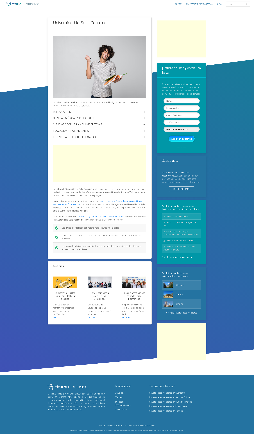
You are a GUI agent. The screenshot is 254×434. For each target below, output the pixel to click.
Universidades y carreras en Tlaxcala (166, 411)
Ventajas (119, 397)
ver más (57, 317)
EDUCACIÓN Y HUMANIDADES (71, 130)
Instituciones (121, 409)
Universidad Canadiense (176, 216)
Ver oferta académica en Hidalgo (177, 257)
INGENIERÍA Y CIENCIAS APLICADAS (74, 137)
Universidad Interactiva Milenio (179, 240)
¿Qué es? (178, 4)
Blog (219, 4)
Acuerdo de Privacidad (181, 147)
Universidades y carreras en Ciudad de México (170, 402)
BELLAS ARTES (62, 111)
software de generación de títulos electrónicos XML (101, 216)
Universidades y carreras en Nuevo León (168, 406)
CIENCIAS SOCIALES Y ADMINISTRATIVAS (77, 124)
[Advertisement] (99, 163)
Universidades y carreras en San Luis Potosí (169, 397)
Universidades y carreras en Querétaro (167, 393)
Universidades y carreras (199, 4)
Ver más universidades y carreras (181, 313)
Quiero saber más (181, 189)
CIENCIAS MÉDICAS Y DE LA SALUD (74, 118)
